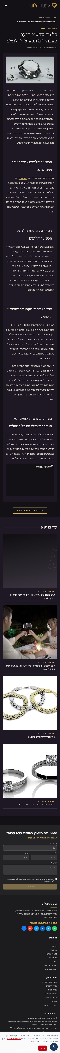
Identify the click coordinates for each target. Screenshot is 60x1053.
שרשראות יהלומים (49, 982)
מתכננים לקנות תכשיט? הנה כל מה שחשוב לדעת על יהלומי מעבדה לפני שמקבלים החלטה (32, 1023)
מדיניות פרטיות (50, 965)
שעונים (54, 1001)
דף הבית (53, 942)
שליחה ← (30, 886)
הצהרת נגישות (51, 969)
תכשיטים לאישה (50, 1005)
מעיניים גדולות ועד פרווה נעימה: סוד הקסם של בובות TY (33, 1028)
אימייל (27, 853)
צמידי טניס (52, 989)
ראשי (55, 17)
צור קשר (54, 950)
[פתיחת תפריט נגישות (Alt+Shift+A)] (54, 1047)
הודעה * (54, 863)
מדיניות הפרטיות (14, 1038)
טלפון (55, 853)
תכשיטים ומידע (44, 17)
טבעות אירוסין (51, 993)
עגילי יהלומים (51, 986)
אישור (42, 1048)
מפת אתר (53, 957)
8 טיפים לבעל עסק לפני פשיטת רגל (42, 1018)
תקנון (55, 961)
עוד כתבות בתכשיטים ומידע (30, 510)
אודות (54, 946)
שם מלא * (53, 843)
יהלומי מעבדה (51, 997)
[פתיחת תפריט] (6, 5)
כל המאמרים (51, 953)
